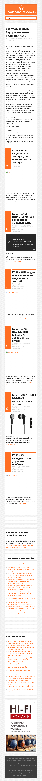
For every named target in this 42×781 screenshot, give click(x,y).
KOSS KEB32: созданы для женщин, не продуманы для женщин (22, 156)
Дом (12, 38)
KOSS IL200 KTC (22, 409)
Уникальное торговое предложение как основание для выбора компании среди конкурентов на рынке (20, 575)
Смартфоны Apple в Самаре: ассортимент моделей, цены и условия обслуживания (20, 612)
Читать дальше (17, 261)
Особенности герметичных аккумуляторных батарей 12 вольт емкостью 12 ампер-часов (21, 607)
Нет (17, 231)
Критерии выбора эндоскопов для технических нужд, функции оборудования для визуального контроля (21, 569)
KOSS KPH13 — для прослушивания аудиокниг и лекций (23, 277)
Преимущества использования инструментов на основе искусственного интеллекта (21, 599)
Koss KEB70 (21, 346)
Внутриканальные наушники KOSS (21, 165)
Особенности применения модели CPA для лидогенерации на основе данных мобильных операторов (21, 581)
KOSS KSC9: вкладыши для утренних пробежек (21, 460)
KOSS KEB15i (21, 229)
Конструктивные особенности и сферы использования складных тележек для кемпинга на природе (20, 593)
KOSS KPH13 (21, 286)
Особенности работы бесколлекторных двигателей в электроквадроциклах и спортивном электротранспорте (20, 587)
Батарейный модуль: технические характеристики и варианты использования (21, 603)
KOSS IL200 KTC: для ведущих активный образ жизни (24, 399)
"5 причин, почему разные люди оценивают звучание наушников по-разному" (19, 546)
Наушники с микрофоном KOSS (22, 227)
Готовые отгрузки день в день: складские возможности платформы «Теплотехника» (20, 564)
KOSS (18, 165)
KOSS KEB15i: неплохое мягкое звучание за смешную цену (23, 218)
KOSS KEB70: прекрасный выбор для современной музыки (20, 334)
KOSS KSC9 (20, 469)
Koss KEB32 (21, 168)
